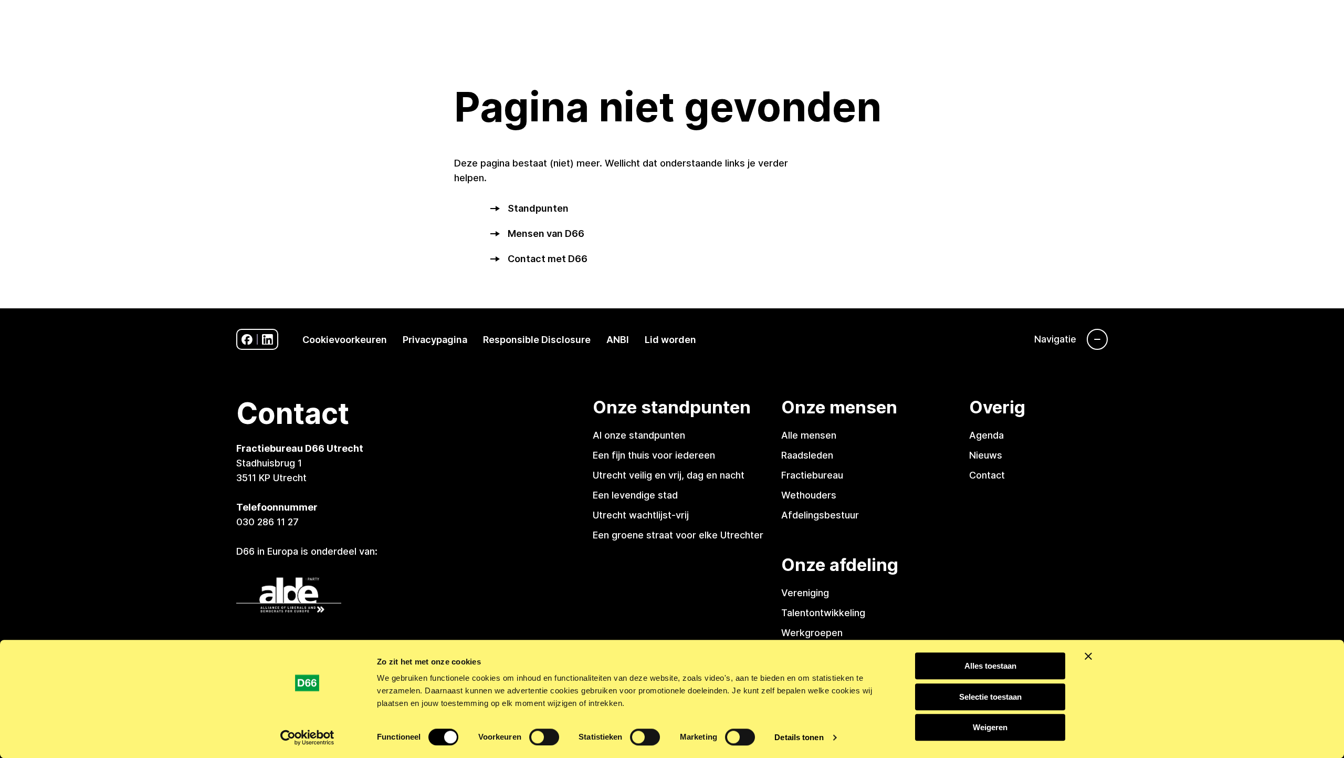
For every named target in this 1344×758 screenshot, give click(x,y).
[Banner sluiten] (1088, 656)
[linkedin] (267, 339)
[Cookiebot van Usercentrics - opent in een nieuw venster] (307, 737)
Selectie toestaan (990, 696)
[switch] (544, 737)
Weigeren (990, 727)
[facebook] (247, 339)
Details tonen (798, 737)
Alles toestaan (990, 665)
